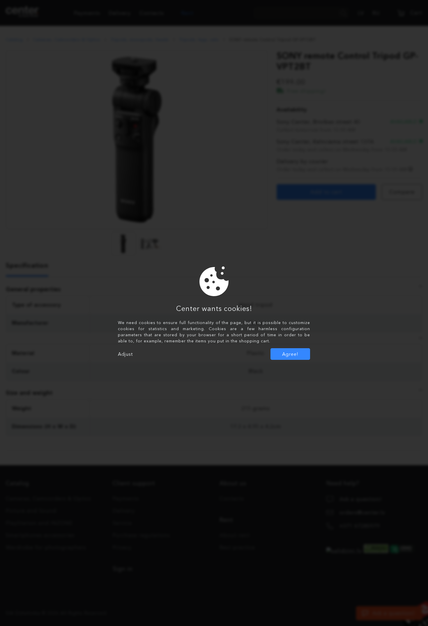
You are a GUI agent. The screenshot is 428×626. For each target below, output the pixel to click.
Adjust (125, 354)
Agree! (290, 354)
